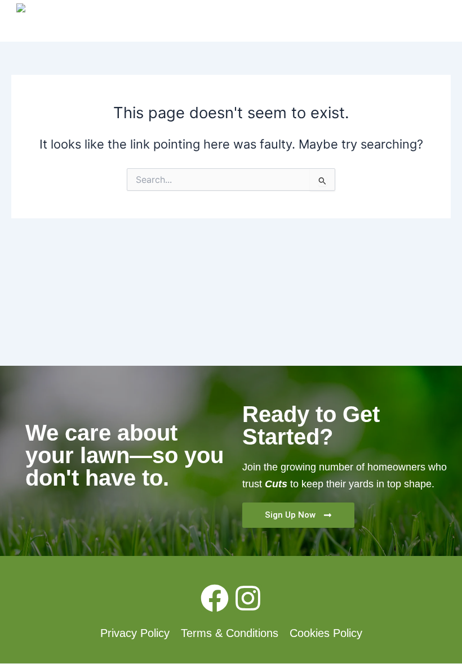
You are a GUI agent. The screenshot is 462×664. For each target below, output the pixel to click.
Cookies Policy (326, 633)
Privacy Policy (135, 633)
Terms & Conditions (229, 633)
